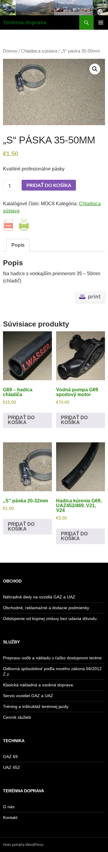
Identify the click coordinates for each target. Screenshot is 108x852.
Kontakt (10, 817)
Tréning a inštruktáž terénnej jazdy (35, 706)
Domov (10, 51)
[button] (94, 69)
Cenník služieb (17, 717)
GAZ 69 (10, 756)
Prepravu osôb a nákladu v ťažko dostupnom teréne (52, 657)
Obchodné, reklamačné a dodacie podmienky (46, 607)
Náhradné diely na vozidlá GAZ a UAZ (39, 597)
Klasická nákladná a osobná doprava (38, 684)
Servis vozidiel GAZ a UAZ (28, 695)
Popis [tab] (18, 245)
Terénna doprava (24, 23)
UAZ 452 (11, 767)
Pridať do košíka (48, 185)
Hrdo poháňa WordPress (23, 845)
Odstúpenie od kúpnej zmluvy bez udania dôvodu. (50, 618)
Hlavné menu (101, 22)
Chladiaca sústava (39, 51)
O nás (8, 806)
